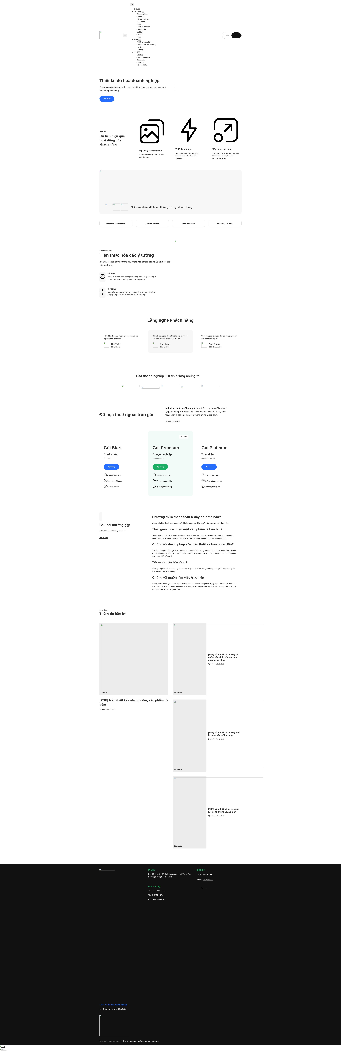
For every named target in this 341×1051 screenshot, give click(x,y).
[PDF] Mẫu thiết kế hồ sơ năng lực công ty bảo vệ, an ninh (223, 810)
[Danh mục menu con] (143, 11)
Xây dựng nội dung (225, 223)
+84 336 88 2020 (205, 874)
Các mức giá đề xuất (172, 421)
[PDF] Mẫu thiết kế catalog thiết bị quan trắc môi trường (224, 733)
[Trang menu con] (139, 40)
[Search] (236, 35)
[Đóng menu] (132, 4)
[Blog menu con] (138, 52)
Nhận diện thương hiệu (116, 223)
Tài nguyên (104, 692)
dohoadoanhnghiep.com (150, 1041)
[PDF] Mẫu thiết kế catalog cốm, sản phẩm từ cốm (134, 702)
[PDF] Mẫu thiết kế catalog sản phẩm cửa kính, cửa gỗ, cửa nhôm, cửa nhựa (223, 657)
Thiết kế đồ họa (188, 223)
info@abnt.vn (208, 880)
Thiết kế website (152, 223)
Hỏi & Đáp (103, 538)
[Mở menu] (125, 35)
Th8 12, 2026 (111, 709)
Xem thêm (107, 99)
